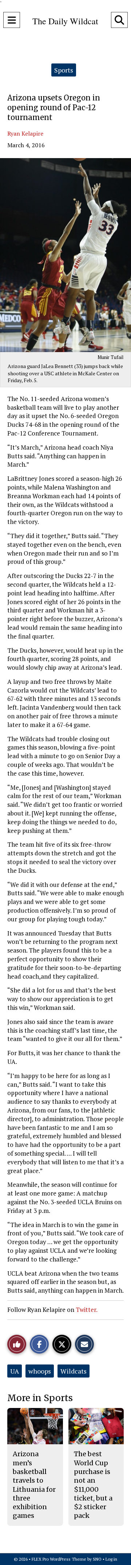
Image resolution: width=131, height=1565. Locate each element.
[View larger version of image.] (65, 255)
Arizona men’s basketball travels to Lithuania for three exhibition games (34, 1485)
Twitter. (87, 1309)
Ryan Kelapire (25, 133)
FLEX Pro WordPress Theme (59, 1559)
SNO (97, 1559)
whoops (39, 1371)
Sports (63, 70)
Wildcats (73, 1371)
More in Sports (40, 1398)
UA (14, 1371)
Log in (111, 1559)
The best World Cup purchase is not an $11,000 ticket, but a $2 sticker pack (93, 1485)
